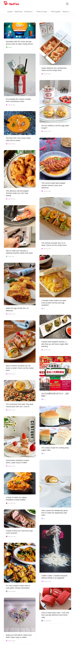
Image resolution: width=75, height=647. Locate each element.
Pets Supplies (56, 11)
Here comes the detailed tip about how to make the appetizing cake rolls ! (54, 513)
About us (66, 11)
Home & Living (41, 11)
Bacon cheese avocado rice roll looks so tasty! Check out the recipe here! (20, 368)
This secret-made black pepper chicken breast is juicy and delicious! (53, 185)
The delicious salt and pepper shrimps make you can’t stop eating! (17, 193)
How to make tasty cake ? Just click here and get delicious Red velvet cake (55, 615)
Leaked (9, 11)
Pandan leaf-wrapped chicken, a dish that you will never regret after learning (54, 344)
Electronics (28, 11)
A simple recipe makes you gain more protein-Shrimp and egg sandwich (53, 302)
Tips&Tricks (18, 11)
